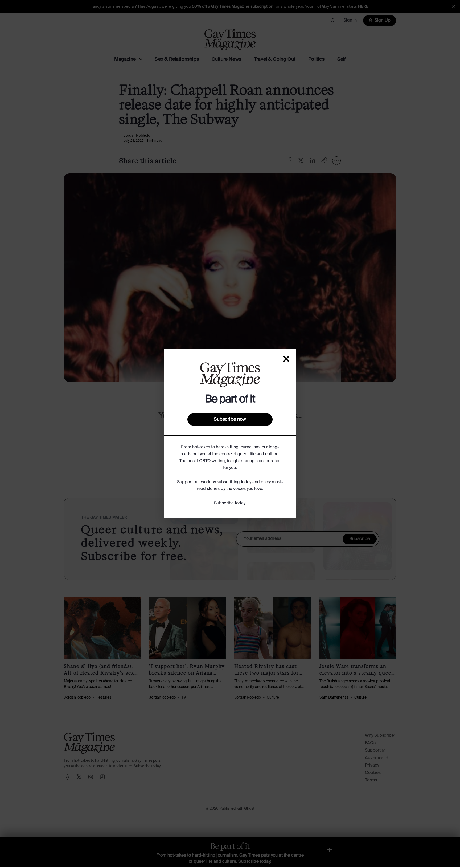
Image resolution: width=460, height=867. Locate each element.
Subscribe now (230, 419)
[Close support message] (286, 359)
